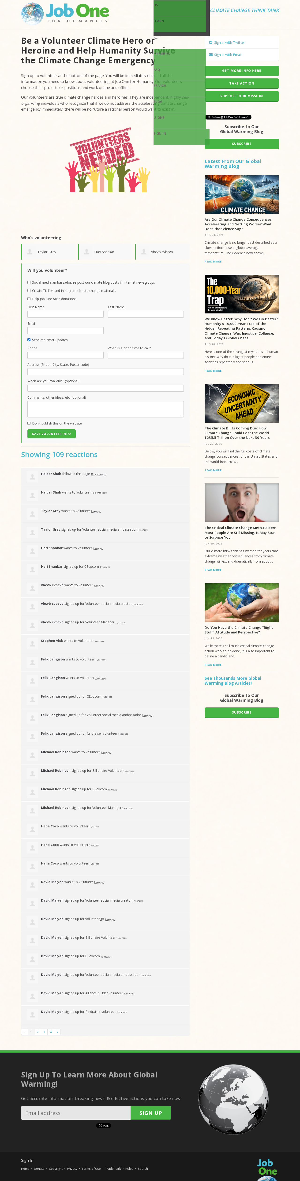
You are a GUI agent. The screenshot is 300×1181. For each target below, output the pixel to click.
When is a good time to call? (129, 348)
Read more (213, 261)
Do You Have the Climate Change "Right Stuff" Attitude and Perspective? (239, 629)
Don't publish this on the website (57, 423)
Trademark (113, 1168)
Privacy (72, 1168)
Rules (129, 1168)
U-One (159, 117)
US (156, 5)
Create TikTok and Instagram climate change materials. (74, 290)
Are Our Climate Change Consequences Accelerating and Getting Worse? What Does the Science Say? (238, 224)
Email (31, 323)
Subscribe (241, 143)
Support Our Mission (241, 96)
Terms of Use (91, 1168)
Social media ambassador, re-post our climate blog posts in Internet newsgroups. (94, 282)
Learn (159, 21)
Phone (32, 348)
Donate (39, 1168)
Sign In (160, 133)
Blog (158, 101)
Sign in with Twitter (229, 42)
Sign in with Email (227, 54)
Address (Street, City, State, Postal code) (58, 364)
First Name (35, 307)
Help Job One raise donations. (54, 299)
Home (25, 1168)
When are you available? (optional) (53, 381)
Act (157, 37)
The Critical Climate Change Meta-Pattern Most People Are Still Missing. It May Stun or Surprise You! (240, 532)
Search (160, 85)
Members (162, 53)
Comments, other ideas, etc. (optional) (56, 397)
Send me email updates (50, 340)
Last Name (116, 307)
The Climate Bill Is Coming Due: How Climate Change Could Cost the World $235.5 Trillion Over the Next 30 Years (237, 433)
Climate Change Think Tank (244, 10)
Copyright (56, 1168)
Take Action (241, 83)
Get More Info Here (241, 70)
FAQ (157, 69)
